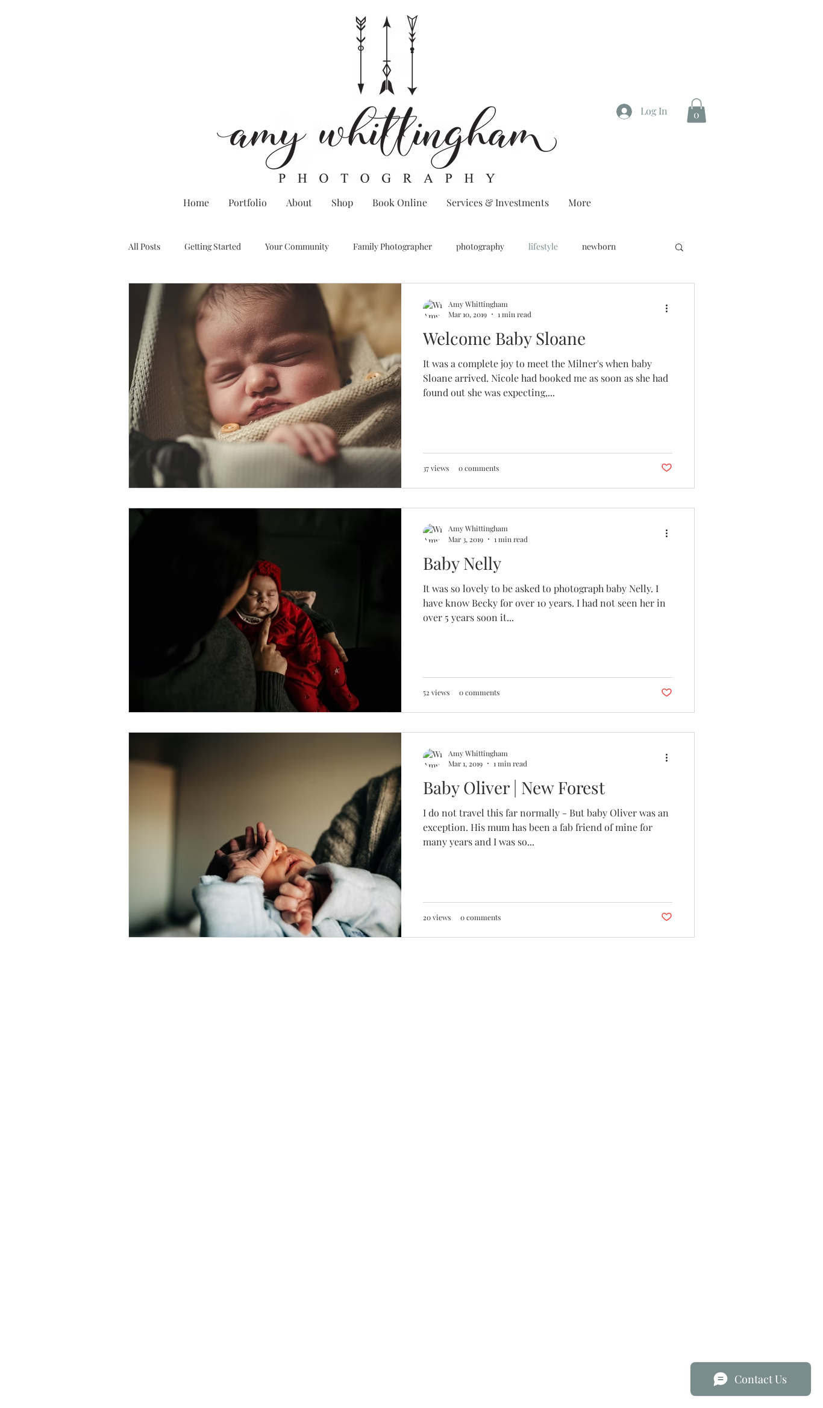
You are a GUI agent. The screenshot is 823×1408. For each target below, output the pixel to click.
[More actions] (670, 308)
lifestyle (543, 246)
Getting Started (212, 246)
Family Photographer (392, 246)
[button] (696, 110)
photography (480, 246)
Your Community (297, 246)
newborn (599, 246)
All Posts (144, 246)
